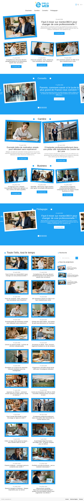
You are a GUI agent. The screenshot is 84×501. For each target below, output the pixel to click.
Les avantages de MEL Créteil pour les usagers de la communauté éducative (72, 283)
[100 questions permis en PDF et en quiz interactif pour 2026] (67, 48)
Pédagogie (42, 209)
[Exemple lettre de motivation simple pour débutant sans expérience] (23, 131)
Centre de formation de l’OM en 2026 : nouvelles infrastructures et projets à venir (43, 393)
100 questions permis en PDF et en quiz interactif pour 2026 (68, 60)
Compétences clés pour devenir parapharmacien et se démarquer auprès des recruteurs (16, 61)
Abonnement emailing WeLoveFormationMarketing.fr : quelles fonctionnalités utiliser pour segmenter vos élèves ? (43, 490)
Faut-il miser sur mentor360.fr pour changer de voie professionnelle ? (59, 23)
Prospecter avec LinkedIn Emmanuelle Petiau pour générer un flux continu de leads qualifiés (16, 188)
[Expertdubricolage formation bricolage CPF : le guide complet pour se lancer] (43, 429)
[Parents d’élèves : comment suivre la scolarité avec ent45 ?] (17, 454)
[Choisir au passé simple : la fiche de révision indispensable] (17, 333)
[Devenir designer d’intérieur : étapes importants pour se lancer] (17, 477)
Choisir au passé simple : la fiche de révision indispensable (16, 345)
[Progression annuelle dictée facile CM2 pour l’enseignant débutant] (43, 356)
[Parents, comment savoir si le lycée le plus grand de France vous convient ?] (20, 92)
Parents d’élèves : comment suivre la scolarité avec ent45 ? (16, 466)
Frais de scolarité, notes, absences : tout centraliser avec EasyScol (42, 60)
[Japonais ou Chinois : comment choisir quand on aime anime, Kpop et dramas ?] (17, 381)
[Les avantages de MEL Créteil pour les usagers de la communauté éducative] (62, 282)
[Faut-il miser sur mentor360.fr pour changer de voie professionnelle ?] (20, 27)
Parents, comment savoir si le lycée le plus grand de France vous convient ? (59, 88)
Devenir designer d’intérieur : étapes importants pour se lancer (16, 489)
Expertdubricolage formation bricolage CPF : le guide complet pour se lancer (43, 442)
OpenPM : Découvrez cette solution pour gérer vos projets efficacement (42, 187)
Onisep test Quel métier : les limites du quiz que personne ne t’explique (43, 322)
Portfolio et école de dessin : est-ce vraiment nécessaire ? (43, 466)
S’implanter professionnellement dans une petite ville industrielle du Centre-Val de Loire (61, 149)
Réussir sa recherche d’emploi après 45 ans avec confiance (72, 268)
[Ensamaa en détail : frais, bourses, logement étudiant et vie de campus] (43, 333)
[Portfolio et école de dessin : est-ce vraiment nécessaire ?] (43, 454)
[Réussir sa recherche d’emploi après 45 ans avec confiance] (61, 268)
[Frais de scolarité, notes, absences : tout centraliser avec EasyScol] (42, 48)
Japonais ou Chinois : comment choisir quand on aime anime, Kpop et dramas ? (16, 393)
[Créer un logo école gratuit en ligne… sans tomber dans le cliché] (17, 429)
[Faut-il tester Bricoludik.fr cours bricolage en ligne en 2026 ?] (17, 405)
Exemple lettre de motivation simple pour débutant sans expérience (23, 148)
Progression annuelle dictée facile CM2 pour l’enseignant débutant (43, 368)
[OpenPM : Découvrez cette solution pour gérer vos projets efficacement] (42, 175)
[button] (38, 107)
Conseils (42, 78)
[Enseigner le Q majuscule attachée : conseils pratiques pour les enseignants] (17, 356)
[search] (78, 5)
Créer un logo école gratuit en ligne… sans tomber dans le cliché (17, 441)
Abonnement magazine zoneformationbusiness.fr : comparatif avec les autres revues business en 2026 (68, 189)
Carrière (42, 119)
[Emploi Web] (42, 5)
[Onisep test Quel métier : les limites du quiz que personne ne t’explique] (43, 310)
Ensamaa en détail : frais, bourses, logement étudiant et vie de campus (43, 345)
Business (42, 165)
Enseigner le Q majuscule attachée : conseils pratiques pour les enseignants (16, 369)
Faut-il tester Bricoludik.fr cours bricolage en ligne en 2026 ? (17, 417)
